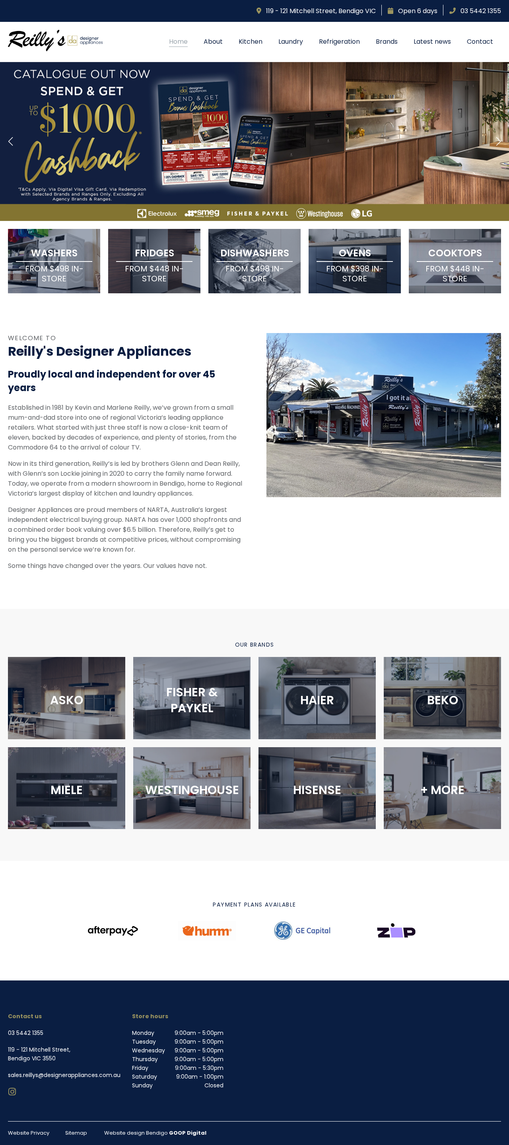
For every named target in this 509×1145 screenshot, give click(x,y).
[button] (11, 141)
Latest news (432, 41)
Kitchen (250, 41)
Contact (480, 41)
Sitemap (76, 1133)
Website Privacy (28, 1133)
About (213, 41)
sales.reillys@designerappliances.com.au (64, 1075)
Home (178, 41)
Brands (387, 41)
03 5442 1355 (478, 10)
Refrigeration (339, 41)
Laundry (290, 41)
